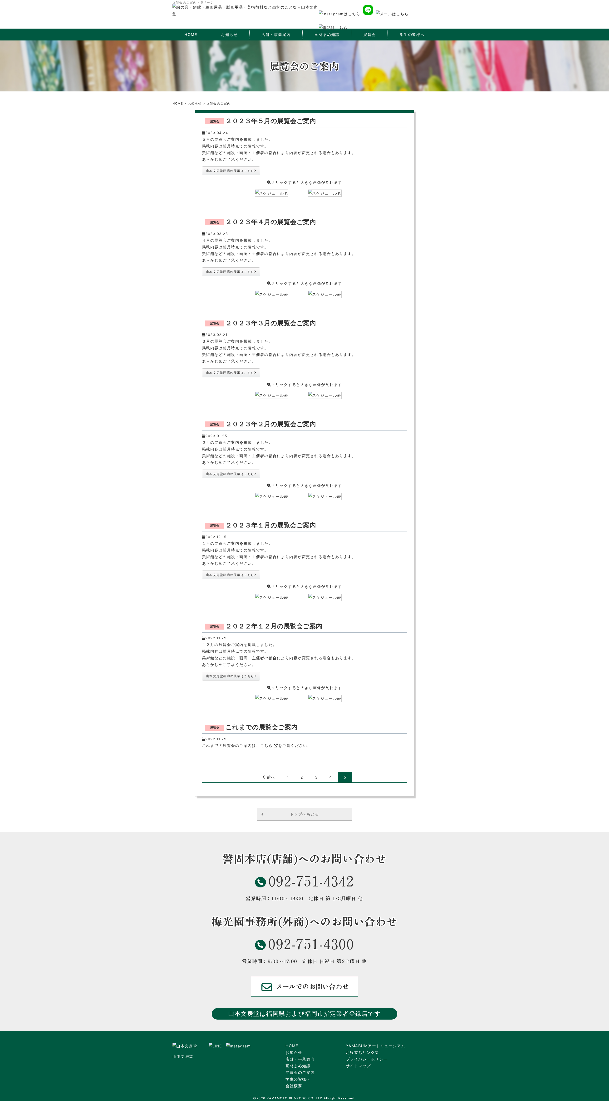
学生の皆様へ (412, 34)
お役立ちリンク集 (362, 1052)
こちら (266, 745)
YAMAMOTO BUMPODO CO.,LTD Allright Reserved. (311, 1098)
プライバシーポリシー (367, 1059)
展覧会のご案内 (300, 1072)
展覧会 (369, 34)
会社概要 (293, 1085)
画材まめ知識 (297, 1065)
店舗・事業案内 (300, 1059)
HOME (190, 34)
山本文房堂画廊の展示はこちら (230, 171)
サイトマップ (358, 1065)
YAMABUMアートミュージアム (375, 1045)
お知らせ (229, 34)
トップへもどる (304, 814)
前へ (270, 777)
